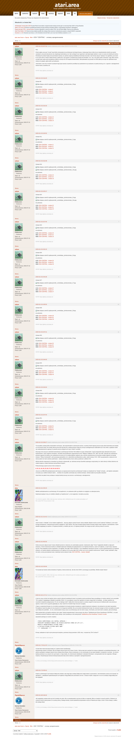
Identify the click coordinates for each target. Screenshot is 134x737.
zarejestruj (104, 41)
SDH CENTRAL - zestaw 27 (46, 288)
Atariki (68, 13)
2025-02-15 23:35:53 (41, 304)
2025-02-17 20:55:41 (41, 670)
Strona (16, 75)
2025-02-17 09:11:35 (41, 645)
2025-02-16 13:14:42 (41, 516)
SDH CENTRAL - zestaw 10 (46, 117)
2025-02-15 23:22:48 (41, 161)
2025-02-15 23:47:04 (41, 414)
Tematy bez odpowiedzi (113, 18)
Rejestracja (51, 13)
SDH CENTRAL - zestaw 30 (46, 343)
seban (17, 46)
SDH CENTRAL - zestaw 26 (46, 260)
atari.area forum (19, 37)
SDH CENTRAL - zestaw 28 (46, 315)
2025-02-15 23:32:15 (41, 249)
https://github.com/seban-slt (46, 70)
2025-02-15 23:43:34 (41, 387)
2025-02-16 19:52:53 (41, 541)
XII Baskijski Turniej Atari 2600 (23, 25)
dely (16, 488)
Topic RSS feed (115, 43)
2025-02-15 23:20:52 (41, 133)
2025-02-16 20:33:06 (41, 566)
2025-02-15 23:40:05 (41, 359)
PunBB (119, 730)
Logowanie (60, 13)
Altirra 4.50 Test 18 (20, 27)
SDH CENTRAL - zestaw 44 (46, 371)
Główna (16, 13)
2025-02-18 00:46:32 (41, 695)
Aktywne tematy (101, 18)
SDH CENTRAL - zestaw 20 (46, 205)
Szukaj (42, 13)
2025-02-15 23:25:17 (41, 191)
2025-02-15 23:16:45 (41, 78)
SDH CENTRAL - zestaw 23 (46, 233)
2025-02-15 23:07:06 (41, 46)
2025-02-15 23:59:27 (41, 442)
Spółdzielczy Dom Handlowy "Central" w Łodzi (94, 614)
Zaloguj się (96, 41)
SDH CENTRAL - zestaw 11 (46, 144)
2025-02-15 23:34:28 (41, 277)
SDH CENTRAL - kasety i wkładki (81, 552)
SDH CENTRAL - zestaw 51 (46, 426)
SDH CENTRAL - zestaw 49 (46, 398)
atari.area (67, 5)
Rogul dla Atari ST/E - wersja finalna (24, 29)
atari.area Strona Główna (85, 13)
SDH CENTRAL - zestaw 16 (46, 175)
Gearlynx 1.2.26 (19, 33)
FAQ (75, 13)
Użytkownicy (25, 13)
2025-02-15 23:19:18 (41, 105)
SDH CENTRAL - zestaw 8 (46, 89)
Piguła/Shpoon (20, 645)
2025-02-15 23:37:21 (41, 332)
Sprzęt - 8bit (28, 37)
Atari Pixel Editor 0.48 (20, 31)
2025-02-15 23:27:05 (41, 221)
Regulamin (34, 13)
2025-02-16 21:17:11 (41, 595)
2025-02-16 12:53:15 (41, 488)
